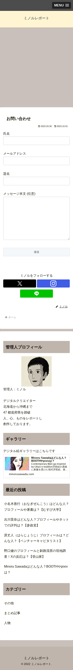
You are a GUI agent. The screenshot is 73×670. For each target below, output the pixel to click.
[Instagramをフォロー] (53, 283)
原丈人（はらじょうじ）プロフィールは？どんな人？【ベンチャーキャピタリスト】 (36, 538)
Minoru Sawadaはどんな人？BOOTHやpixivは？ (36, 569)
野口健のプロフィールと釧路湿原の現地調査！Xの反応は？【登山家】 (35, 553)
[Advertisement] (36, 68)
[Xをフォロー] (19, 283)
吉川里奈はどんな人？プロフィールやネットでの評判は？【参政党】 (36, 522)
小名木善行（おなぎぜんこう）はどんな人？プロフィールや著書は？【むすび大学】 (36, 506)
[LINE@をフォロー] (36, 294)
